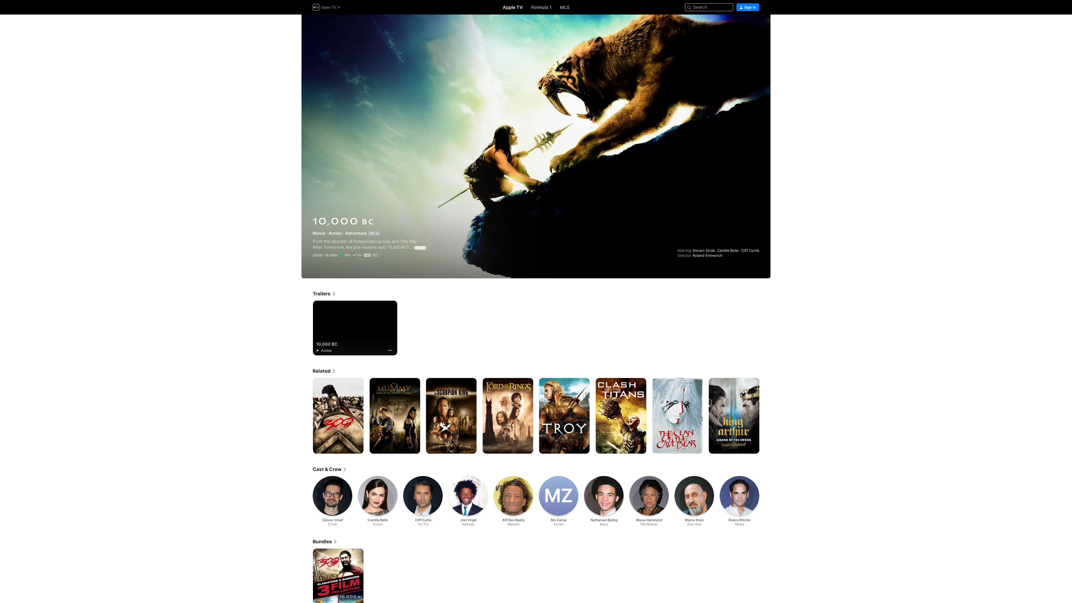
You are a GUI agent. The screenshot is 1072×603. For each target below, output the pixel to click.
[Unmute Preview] (755, 25)
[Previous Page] (307, 416)
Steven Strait (703, 250)
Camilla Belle (728, 250)
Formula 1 (541, 7)
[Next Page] (765, 416)
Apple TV (513, 7)
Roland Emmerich (707, 255)
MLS (565, 7)
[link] (324, 294)
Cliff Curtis (750, 250)
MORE (420, 248)
